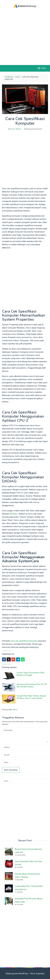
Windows (13, 513)
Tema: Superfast (37, 973)
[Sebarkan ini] (4, 659)
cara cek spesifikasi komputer (24, 640)
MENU (43, 68)
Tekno (15, 709)
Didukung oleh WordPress (17, 973)
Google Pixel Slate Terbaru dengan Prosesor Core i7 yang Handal (31, 696)
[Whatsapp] (23, 659)
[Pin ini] (13, 659)
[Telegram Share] (18, 659)
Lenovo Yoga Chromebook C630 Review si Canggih (30, 673)
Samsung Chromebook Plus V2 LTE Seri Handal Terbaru (32, 685)
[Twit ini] (9, 659)
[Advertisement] (25, 37)
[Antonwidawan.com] (25, 5)
